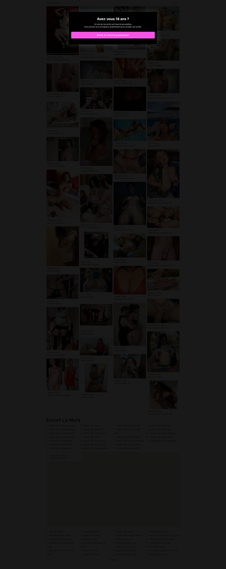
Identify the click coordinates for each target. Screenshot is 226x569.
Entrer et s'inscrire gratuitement (113, 35)
